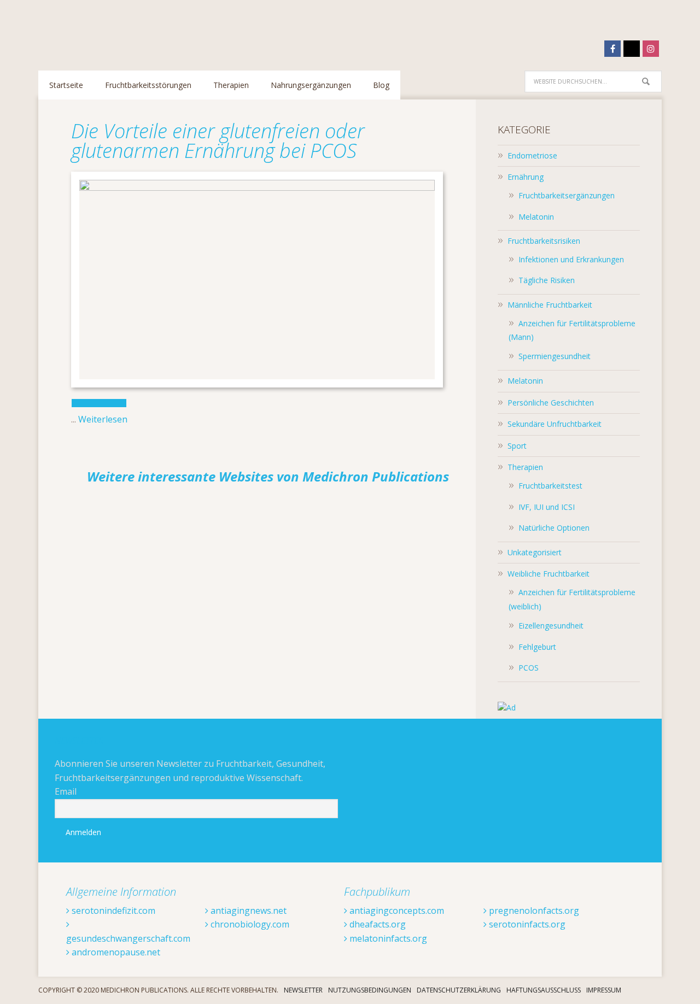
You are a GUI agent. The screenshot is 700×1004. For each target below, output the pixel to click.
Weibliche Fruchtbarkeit (549, 573)
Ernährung (526, 177)
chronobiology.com (248, 924)
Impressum (603, 990)
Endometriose (532, 155)
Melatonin (536, 217)
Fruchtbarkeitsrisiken (544, 241)
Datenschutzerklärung (459, 990)
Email (66, 791)
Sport (517, 446)
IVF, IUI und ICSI (546, 507)
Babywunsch (109, 29)
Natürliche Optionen (554, 527)
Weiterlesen (102, 419)
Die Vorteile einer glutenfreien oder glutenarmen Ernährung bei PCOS (218, 141)
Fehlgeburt (537, 647)
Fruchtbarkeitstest (550, 485)
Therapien (525, 467)
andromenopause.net (114, 952)
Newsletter (303, 990)
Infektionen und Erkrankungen (571, 259)
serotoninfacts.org (526, 924)
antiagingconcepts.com (395, 911)
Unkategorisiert (535, 552)
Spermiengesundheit (554, 356)
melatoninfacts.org (387, 938)
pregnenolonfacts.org (533, 911)
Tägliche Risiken (546, 280)
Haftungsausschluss (543, 990)
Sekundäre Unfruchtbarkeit (555, 424)
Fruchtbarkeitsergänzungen (566, 195)
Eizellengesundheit (551, 625)
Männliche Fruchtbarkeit (550, 305)
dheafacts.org (376, 924)
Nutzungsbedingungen (369, 990)
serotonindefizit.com (112, 911)
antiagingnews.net (247, 911)
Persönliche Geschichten (551, 402)
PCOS (528, 667)
